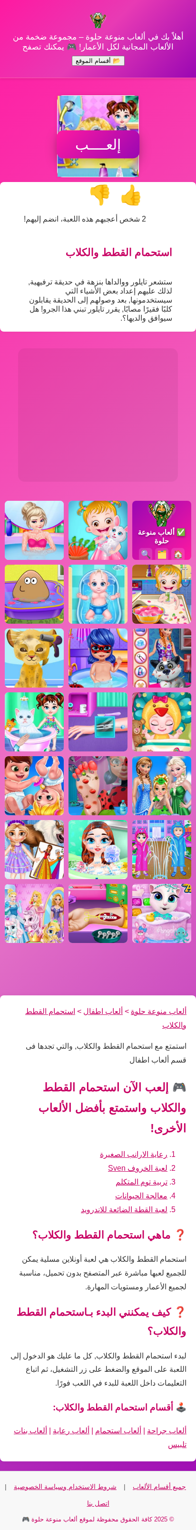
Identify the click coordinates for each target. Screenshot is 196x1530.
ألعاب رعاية (71, 1431)
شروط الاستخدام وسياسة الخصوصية (65, 1486)
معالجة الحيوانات (141, 1196)
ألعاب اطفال (103, 1011)
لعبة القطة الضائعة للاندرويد (124, 1210)
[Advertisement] (98, 415)
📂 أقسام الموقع (98, 60)
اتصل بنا (98, 1503)
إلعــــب (98, 144)
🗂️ (162, 554)
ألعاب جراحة (166, 1431)
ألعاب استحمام (118, 1431)
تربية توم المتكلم (141, 1182)
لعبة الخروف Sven (137, 1168)
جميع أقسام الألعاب (159, 1486)
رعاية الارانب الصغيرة (133, 1154)
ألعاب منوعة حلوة (158, 1011)
